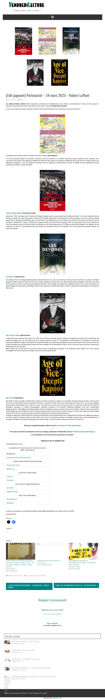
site (57, 425)
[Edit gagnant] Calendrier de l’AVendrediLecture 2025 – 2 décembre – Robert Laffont (83, 563)
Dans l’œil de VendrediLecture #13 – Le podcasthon (76, 585)
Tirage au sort (18, 575)
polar (27, 575)
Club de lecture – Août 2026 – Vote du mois (26, 659)
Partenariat (10, 575)
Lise (21, 652)
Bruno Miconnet (12, 499)
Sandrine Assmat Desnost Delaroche (19, 457)
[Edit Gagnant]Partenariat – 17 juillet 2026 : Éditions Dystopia (31, 668)
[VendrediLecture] (26, 7)
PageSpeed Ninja (57, 698)
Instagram (91, 431)
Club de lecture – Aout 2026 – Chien (23, 650)
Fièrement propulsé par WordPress (15, 693)
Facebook (62, 425)
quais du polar (33, 575)
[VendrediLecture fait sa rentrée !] (52, 551)
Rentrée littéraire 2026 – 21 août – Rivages (25, 641)
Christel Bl (10, 480)
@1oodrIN (10, 488)
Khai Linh (23, 670)
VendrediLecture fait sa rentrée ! (48, 560)
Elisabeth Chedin (12, 491)
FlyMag (35, 693)
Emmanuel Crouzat (13, 465)
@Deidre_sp (11, 469)
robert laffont (42, 575)
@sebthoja (10, 503)
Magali (21, 100)
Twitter (69, 425)
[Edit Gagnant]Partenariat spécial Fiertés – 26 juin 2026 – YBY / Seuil (34, 677)
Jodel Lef (10, 476)
